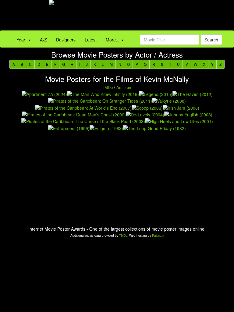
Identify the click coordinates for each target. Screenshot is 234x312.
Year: (22, 40)
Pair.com (158, 235)
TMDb (123, 235)
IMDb (108, 87)
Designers (66, 40)
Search (211, 40)
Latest (91, 40)
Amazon (123, 87)
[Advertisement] (146, 17)
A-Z (43, 40)
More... (113, 40)
